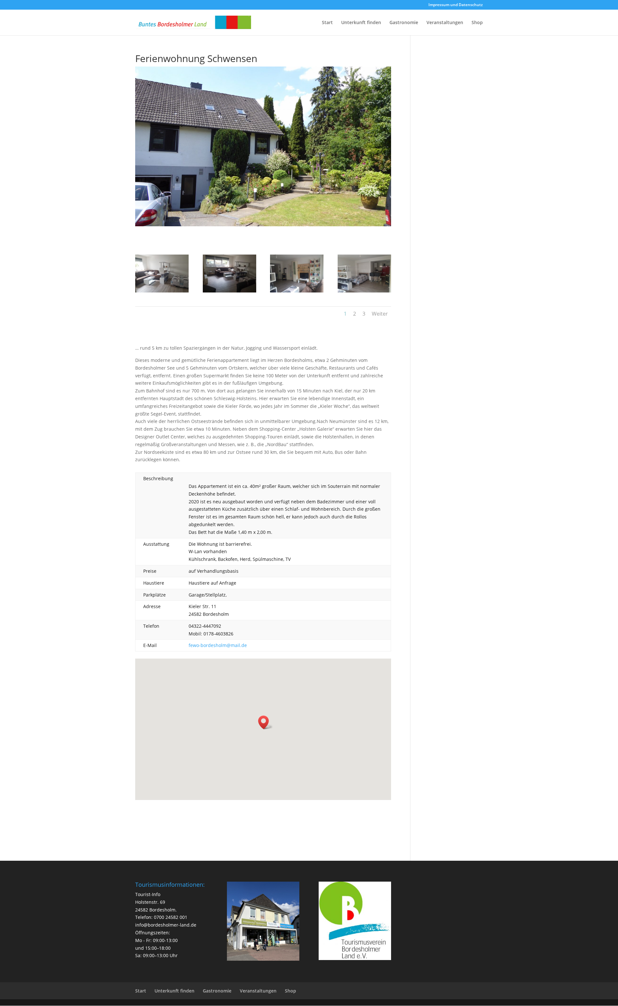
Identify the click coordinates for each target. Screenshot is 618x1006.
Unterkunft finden (361, 22)
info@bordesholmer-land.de (165, 925)
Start (327, 22)
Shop (477, 22)
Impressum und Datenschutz (455, 5)
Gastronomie (403, 22)
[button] (265, 722)
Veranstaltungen (444, 22)
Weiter (380, 313)
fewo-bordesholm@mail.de (218, 645)
